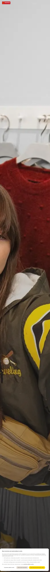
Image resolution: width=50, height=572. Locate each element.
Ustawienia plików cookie (9, 567)
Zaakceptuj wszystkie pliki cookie (37, 567)
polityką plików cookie (29, 564)
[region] (24, 559)
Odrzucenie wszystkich (22, 567)
